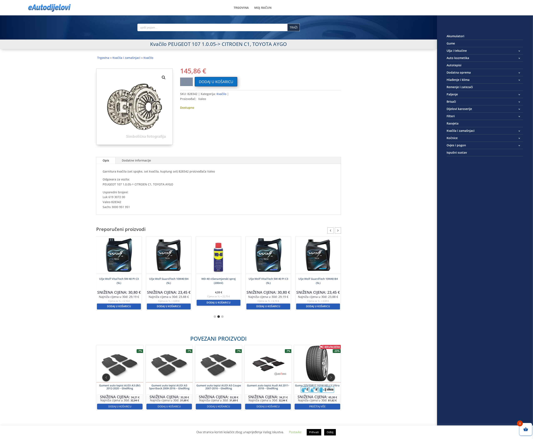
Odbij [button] (330, 432)
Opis (106, 160)
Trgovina (241, 8)
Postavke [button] (295, 432)
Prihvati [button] (314, 432)
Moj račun (262, 8)
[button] (163, 77)
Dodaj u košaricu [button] (119, 306)
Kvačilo (148, 58)
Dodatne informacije (136, 160)
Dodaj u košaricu (216, 81)
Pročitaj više (317, 406)
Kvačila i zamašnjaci (126, 58)
